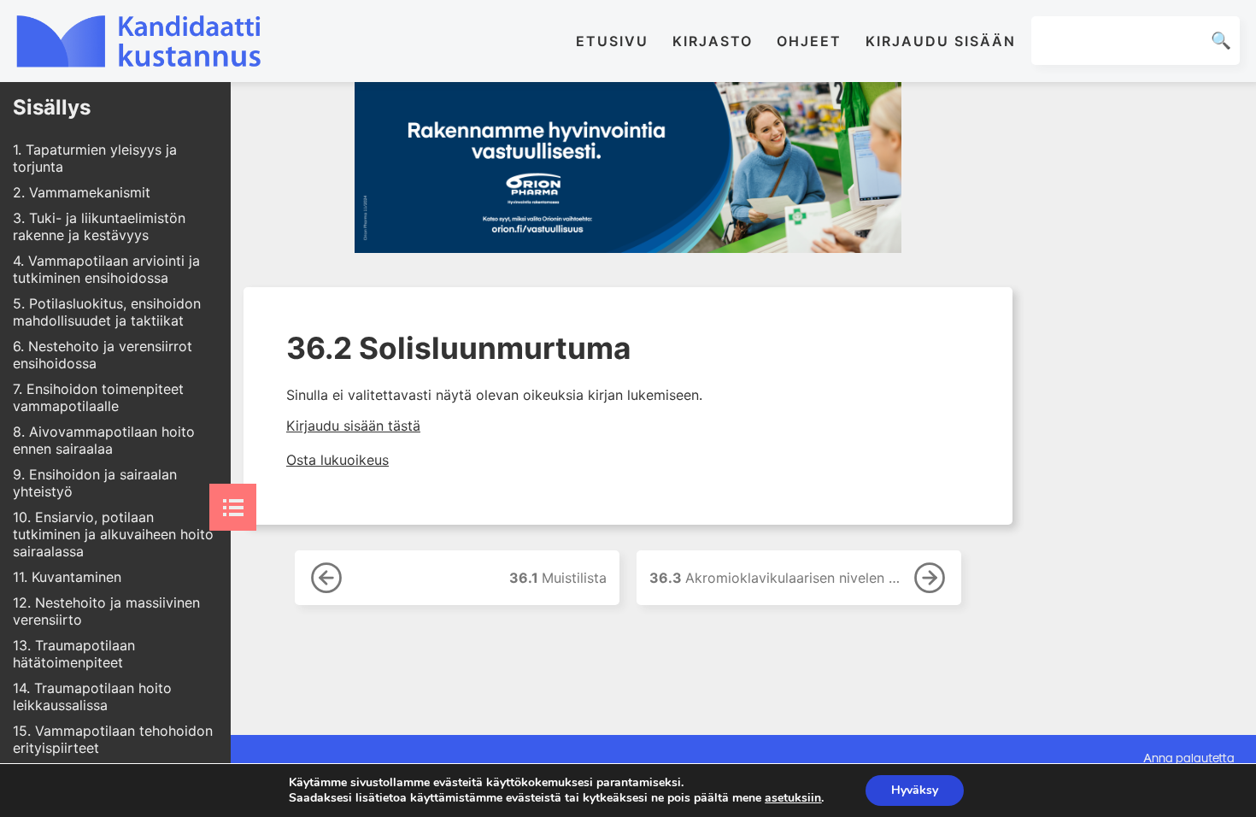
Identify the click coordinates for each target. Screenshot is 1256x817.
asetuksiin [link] (793, 798)
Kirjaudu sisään (941, 41)
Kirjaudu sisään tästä (353, 425)
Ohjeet (809, 41)
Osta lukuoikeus (337, 459)
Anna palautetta (1189, 757)
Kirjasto (712, 41)
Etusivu (612, 41)
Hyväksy (914, 790)
